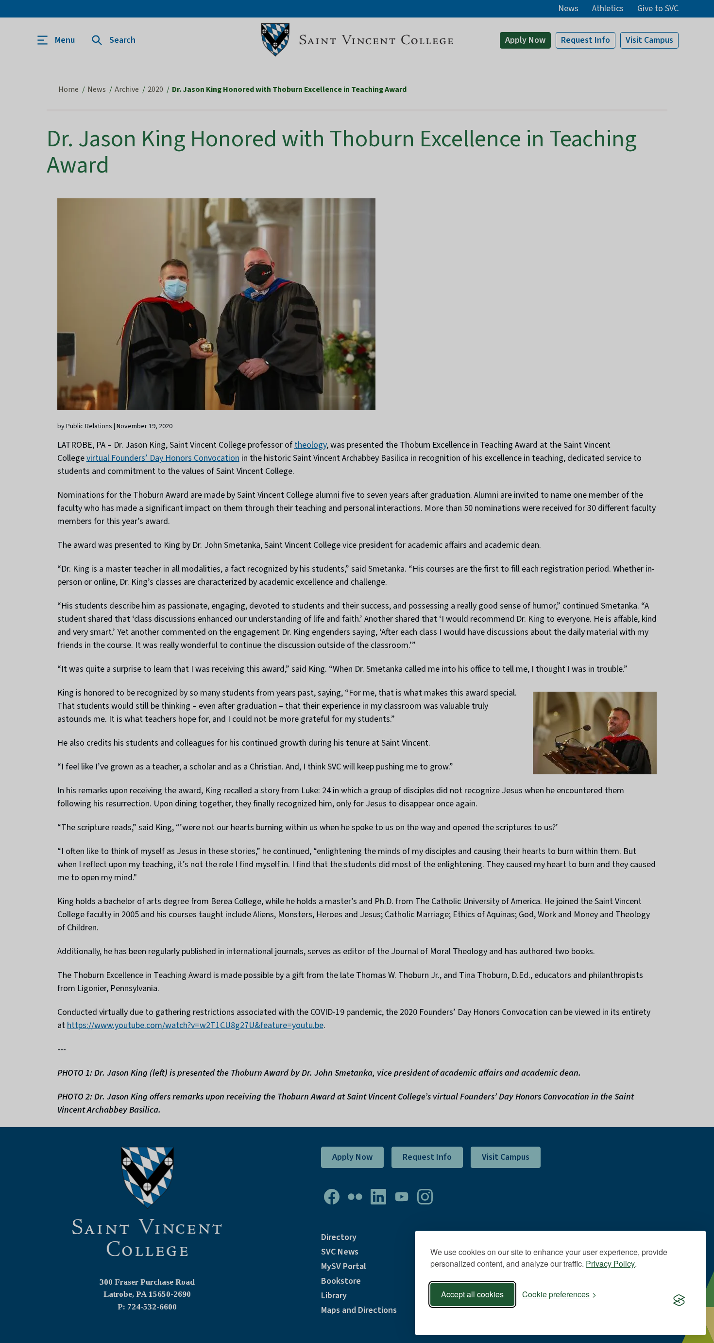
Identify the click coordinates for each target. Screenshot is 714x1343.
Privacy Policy (610, 1263)
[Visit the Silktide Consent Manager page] (679, 1300)
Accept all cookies (472, 1294)
